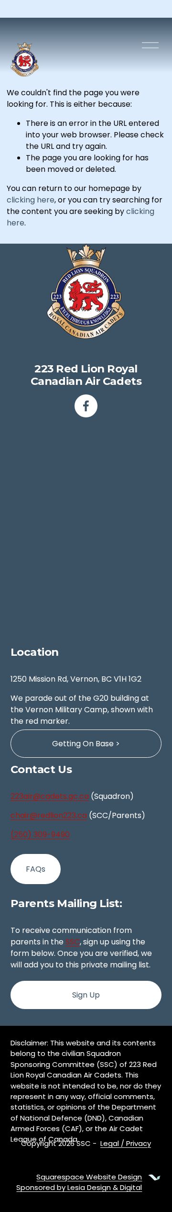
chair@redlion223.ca (49, 815)
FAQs (35, 869)
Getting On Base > (86, 743)
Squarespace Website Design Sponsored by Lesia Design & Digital (79, 1182)
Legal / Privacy (125, 1143)
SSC (72, 941)
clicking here (30, 199)
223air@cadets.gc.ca (50, 796)
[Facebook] (86, 405)
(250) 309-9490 (40, 834)
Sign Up (86, 994)
